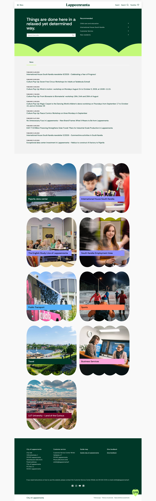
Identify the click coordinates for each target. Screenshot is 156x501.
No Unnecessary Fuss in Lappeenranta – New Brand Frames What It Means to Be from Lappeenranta (68, 120)
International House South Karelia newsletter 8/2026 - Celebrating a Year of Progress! (61, 74)
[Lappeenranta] (78, 5)
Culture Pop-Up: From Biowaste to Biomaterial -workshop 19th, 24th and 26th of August (62, 96)
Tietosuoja (97, 498)
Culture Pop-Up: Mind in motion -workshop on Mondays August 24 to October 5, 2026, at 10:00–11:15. (69, 89)
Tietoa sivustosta (107, 498)
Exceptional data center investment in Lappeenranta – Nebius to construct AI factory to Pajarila (65, 143)
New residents (85, 35)
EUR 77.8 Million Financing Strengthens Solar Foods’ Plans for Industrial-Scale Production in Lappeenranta (70, 128)
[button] (125, 5)
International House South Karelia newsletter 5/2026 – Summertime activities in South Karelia (65, 135)
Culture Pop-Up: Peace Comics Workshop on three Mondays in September (57, 113)
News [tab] (31, 62)
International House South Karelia (92, 27)
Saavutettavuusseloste (121, 498)
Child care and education (89, 23)
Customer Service (86, 31)
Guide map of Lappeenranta (89, 453)
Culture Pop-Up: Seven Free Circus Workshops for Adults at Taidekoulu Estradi (58, 82)
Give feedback (112, 453)
